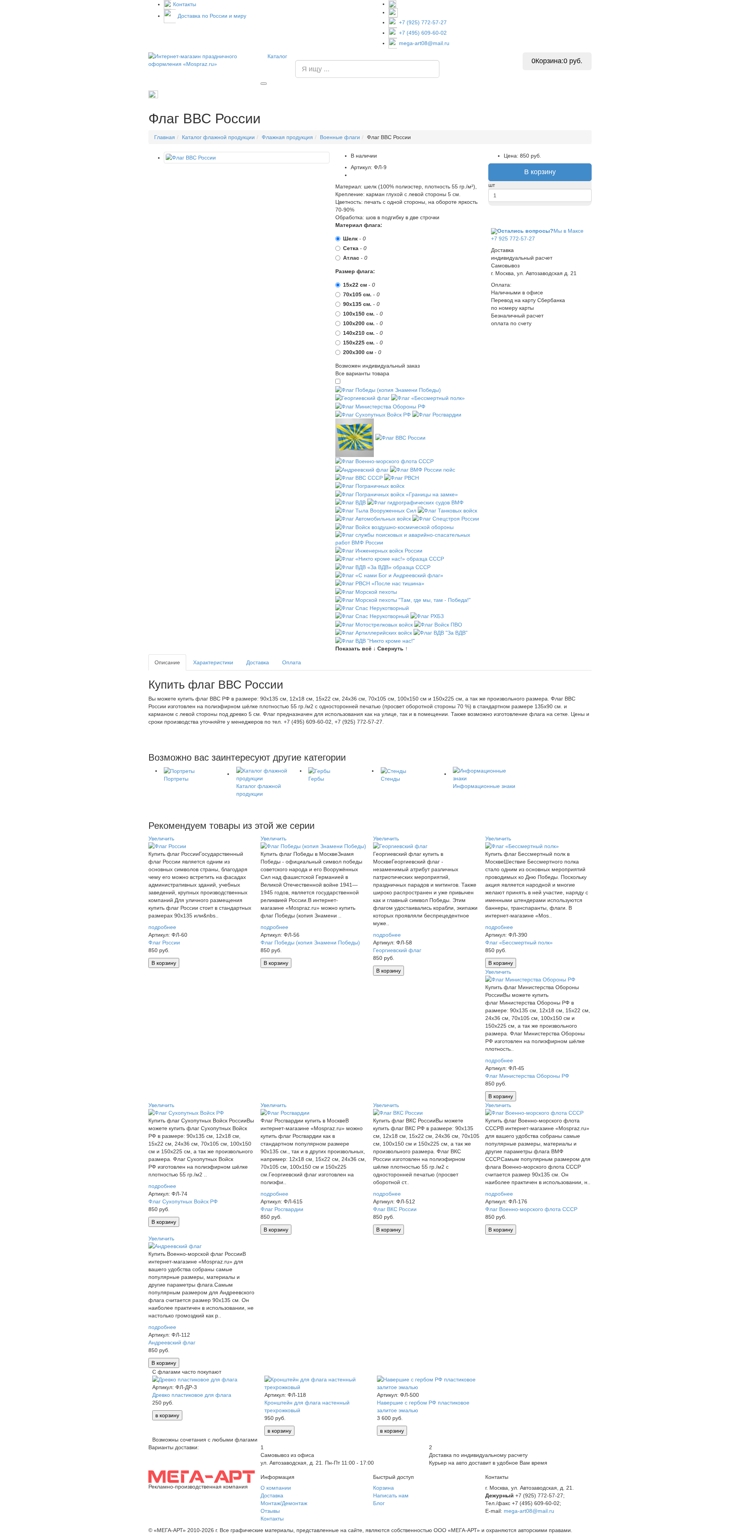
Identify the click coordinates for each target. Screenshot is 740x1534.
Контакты (184, 4)
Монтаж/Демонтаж (284, 1503)
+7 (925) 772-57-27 (423, 22)
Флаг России (164, 942)
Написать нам (391, 1495)
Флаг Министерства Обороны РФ (527, 1076)
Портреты (394, 94)
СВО (491, 94)
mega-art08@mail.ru (424, 43)
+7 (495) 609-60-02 (423, 33)
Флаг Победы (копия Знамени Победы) (310, 942)
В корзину (540, 172)
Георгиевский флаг (397, 950)
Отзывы (270, 1511)
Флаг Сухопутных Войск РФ (183, 1201)
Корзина (383, 1488)
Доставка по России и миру (212, 16)
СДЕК (515, 94)
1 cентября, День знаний (271, 94)
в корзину (167, 1415)
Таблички (461, 94)
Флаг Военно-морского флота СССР (531, 1209)
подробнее (162, 927)
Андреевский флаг (171, 1342)
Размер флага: (355, 271)
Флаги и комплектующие (341, 94)
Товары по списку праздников (195, 94)
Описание (167, 662)
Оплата (291, 662)
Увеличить (161, 838)
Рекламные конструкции (563, 94)
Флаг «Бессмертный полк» (519, 942)
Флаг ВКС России (395, 1209)
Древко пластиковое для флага (191, 1395)
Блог (379, 1503)
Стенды (428, 94)
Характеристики (213, 662)
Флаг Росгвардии (282, 1209)
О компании (276, 1488)
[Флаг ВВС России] (247, 157)
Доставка (257, 662)
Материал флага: (358, 225)
